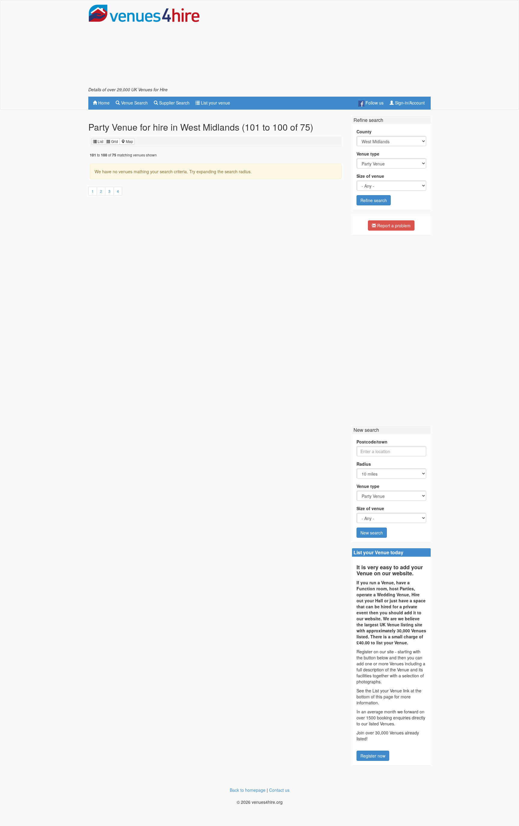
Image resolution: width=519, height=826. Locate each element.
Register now (372, 756)
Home (103, 103)
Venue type (368, 154)
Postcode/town (372, 442)
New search (371, 533)
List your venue (215, 103)
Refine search (373, 200)
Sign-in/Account (409, 103)
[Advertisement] (321, 45)
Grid (114, 141)
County (364, 132)
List (100, 141)
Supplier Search (174, 103)
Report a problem (393, 225)
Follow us (374, 103)
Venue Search (134, 103)
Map (129, 141)
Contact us (279, 790)
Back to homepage (248, 790)
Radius (364, 464)
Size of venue (370, 176)
